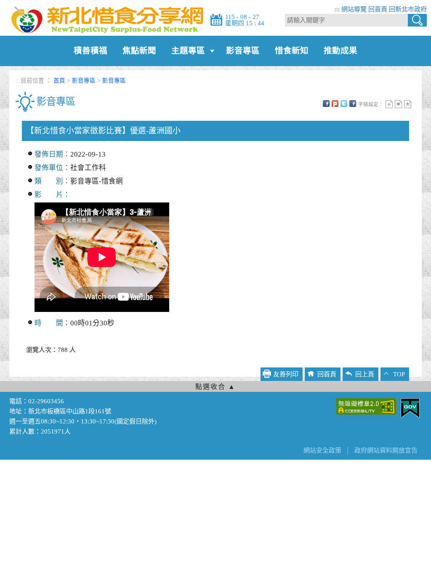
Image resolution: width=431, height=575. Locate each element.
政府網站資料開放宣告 (386, 450)
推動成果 (340, 50)
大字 (407, 104)
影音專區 (243, 50)
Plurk (335, 103)
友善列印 (352, 103)
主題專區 (188, 50)
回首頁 (377, 9)
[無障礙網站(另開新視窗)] (366, 405)
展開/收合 (215, 386)
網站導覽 (354, 9)
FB (326, 103)
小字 (389, 104)
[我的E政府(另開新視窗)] (410, 407)
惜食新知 (292, 50)
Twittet (344, 103)
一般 (398, 104)
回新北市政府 (408, 9)
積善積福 (90, 50)
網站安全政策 (322, 450)
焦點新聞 (139, 50)
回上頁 (364, 374)
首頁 (59, 80)
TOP (399, 374)
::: (337, 9)
